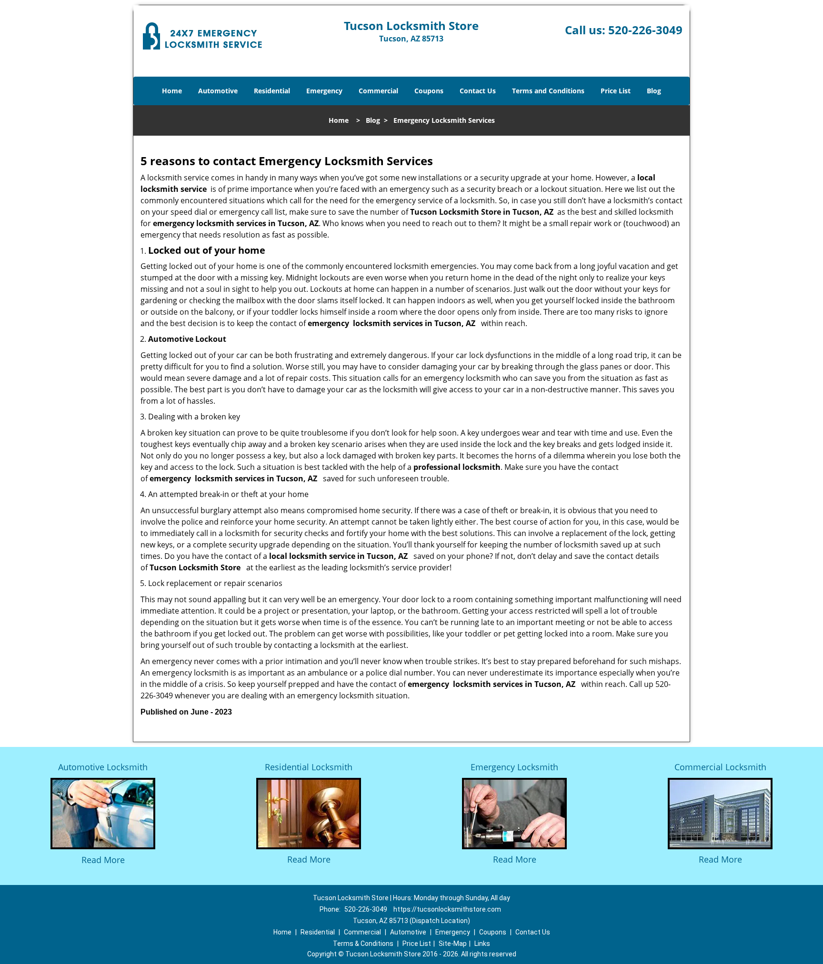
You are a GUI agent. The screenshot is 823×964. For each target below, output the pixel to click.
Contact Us (478, 90)
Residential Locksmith (308, 767)
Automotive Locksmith (103, 767)
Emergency (324, 90)
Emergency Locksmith (514, 767)
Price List (616, 90)
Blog (654, 90)
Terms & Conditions (363, 943)
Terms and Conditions (548, 90)
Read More (103, 859)
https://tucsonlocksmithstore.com (447, 909)
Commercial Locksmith (720, 767)
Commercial (378, 90)
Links (482, 943)
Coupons (428, 90)
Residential (272, 90)
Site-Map (453, 943)
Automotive (218, 90)
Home (172, 90)
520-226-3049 (645, 30)
